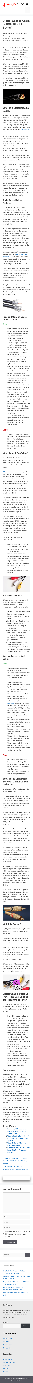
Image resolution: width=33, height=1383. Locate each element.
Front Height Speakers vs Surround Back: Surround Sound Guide (16, 1131)
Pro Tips (6, 1369)
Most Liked (6, 1365)
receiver (17, 843)
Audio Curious (7, 1338)
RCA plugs (10, 703)
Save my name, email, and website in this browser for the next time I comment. (17, 1234)
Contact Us (7, 1348)
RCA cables (7, 472)
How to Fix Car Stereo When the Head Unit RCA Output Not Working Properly (15, 1161)
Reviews (5, 1372)
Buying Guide (7, 1359)
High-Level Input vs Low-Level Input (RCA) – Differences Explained (18, 1150)
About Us (6, 1342)
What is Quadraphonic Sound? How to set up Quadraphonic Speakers (18, 1138)
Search (5, 1322)
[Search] (27, 1255)
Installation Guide (9, 1362)
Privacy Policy (7, 1345)
